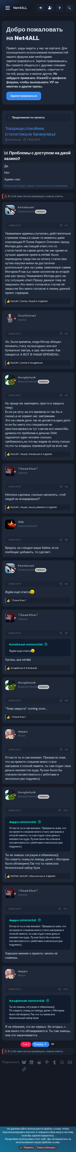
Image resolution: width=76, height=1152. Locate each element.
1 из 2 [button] (25, 1044)
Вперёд (39, 1044)
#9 (66, 749)
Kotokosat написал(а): (26, 644)
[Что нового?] (60, 8)
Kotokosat (14, 139)
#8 (66, 700)
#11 (65, 908)
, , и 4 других (29, 301)
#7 (66, 633)
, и (27, 362)
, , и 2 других (34, 507)
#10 (65, 810)
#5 (66, 539)
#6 (66, 583)
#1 (66, 225)
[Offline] (15, 210)
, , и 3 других (33, 876)
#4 (66, 486)
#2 (66, 333)
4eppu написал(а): (22, 822)
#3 (66, 395)
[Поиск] (69, 8)
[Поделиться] (60, 225)
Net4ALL (20, 7)
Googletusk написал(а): (27, 1000)
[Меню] (7, 8)
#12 (65, 989)
